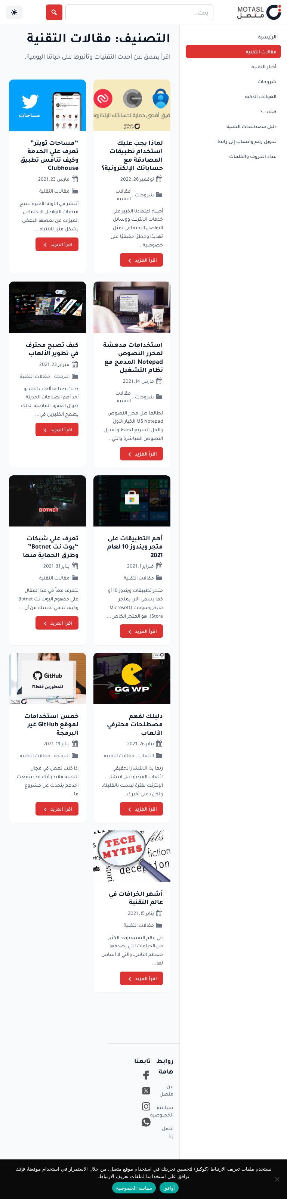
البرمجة (62, 376)
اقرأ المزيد (146, 260)
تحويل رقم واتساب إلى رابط (247, 141)
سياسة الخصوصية (166, 1111)
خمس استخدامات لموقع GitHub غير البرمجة (51, 724)
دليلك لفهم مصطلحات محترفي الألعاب (135, 724)
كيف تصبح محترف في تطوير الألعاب (51, 348)
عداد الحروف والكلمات (253, 156)
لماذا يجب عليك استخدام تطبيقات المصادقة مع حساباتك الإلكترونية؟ (132, 155)
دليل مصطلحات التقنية (251, 126)
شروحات (267, 81)
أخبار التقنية (264, 66)
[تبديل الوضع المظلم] (14, 12)
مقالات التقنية (261, 51)
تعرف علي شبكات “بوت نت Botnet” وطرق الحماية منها (50, 546)
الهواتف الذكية (261, 96)
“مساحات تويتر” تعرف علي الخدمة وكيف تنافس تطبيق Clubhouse (49, 155)
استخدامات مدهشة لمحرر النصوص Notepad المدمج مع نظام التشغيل (133, 357)
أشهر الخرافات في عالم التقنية (136, 897)
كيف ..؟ (268, 111)
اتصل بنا (167, 1132)
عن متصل (166, 1090)
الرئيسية (267, 36)
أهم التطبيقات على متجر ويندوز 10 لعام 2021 (135, 546)
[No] (277, 1179)
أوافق (169, 1188)
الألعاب (146, 755)
